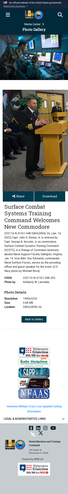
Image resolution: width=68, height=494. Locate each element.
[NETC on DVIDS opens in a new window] (33, 434)
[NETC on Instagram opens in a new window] (45, 429)
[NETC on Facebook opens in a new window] (31, 429)
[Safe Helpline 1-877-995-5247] (34, 362)
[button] (16, 6)
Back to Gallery (34, 319)
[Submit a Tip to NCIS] (34, 383)
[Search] (60, 15)
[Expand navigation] (8, 15)
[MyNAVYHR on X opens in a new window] (40, 434)
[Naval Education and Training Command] (15, 444)
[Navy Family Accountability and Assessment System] (34, 393)
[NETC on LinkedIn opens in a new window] (38, 429)
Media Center (32, 24)
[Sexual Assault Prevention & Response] (34, 373)
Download (49, 196)
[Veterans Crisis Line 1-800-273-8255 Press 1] (34, 352)
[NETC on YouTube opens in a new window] (53, 429)
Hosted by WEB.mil (32, 459)
